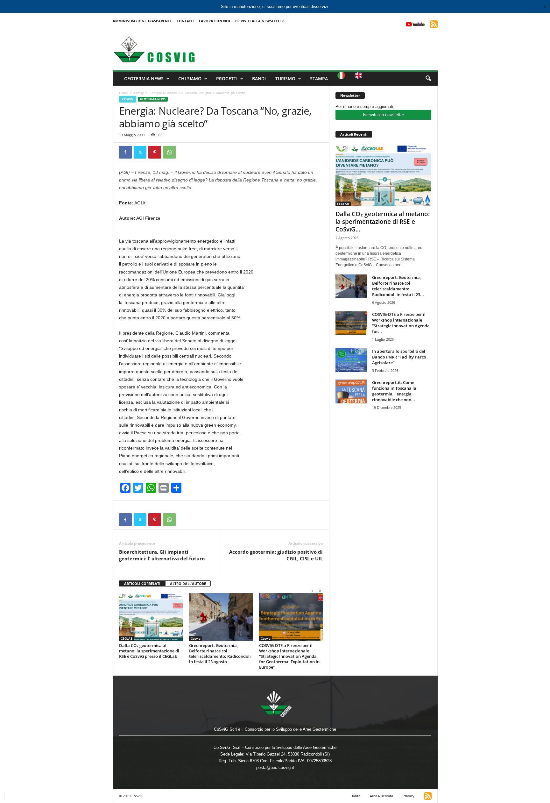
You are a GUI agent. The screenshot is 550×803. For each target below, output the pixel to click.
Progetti (226, 78)
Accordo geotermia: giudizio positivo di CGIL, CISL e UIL (276, 555)
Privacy (408, 795)
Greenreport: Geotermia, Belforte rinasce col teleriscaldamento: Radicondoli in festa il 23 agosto (220, 653)
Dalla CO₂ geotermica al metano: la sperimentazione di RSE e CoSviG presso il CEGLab (149, 651)
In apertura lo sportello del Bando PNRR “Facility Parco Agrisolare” (399, 357)
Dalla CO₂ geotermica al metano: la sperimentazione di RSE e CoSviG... (382, 221)
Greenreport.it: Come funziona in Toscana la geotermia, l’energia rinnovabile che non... (394, 391)
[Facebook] (125, 152)
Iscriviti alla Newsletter (259, 20)
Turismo (285, 78)
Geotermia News (144, 78)
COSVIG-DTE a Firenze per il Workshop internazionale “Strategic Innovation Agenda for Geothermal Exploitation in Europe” (289, 656)
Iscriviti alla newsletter (383, 114)
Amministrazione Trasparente (142, 20)
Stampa (319, 78)
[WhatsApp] (169, 152)
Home (123, 92)
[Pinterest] (154, 152)
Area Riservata (381, 795)
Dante (355, 795)
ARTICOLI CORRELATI (142, 583)
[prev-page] (312, 590)
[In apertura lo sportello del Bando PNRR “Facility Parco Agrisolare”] (351, 360)
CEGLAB (127, 638)
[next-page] (320, 590)
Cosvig (139, 92)
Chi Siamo (189, 78)
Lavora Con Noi (214, 20)
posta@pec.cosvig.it (275, 767)
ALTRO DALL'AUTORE (188, 583)
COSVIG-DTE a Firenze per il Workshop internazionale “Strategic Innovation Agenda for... (401, 322)
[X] (140, 152)
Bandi (259, 78)
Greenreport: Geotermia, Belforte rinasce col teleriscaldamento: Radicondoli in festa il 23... (398, 285)
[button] (428, 79)
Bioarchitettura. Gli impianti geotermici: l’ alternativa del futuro (162, 555)
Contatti (185, 20)
